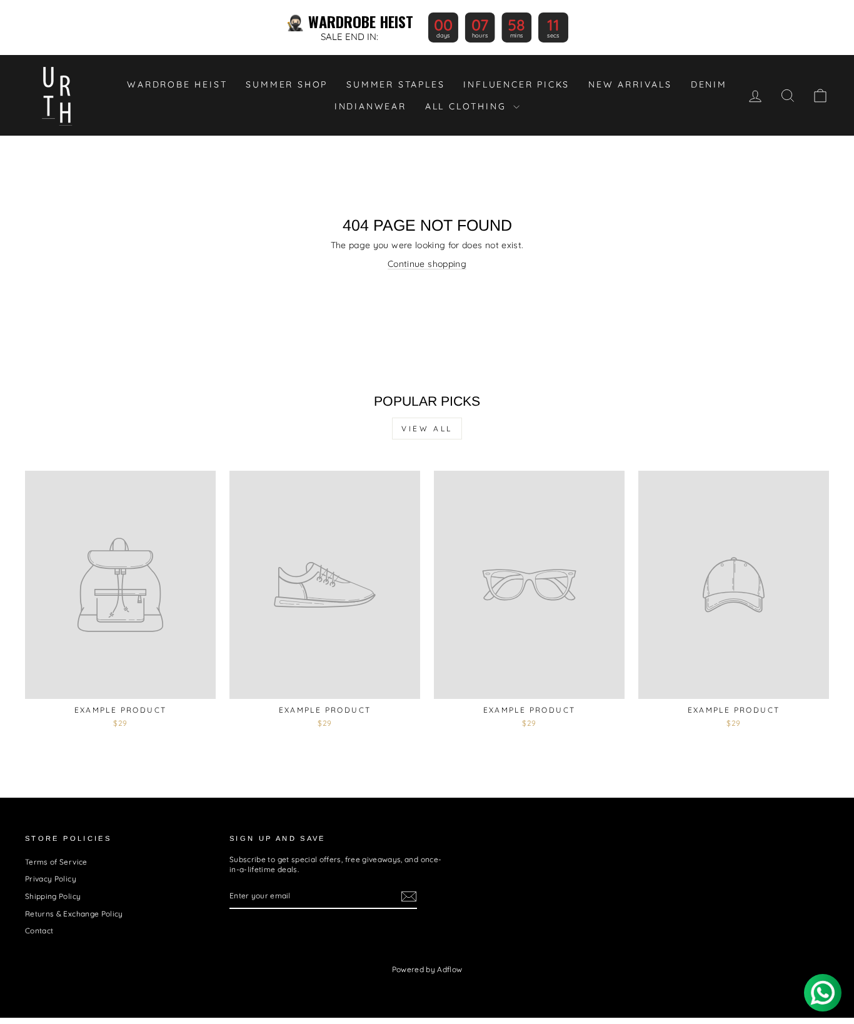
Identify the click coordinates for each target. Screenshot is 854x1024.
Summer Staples (395, 84)
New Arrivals (630, 84)
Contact (39, 930)
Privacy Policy (50, 878)
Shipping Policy (53, 896)
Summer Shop (287, 84)
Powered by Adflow (427, 969)
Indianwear (370, 106)
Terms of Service (56, 861)
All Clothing (467, 106)
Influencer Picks (516, 84)
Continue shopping (427, 263)
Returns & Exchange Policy (74, 913)
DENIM (709, 84)
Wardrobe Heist (177, 84)
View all (427, 428)
